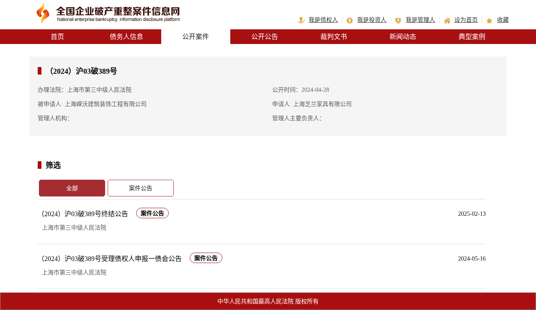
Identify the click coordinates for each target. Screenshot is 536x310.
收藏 (503, 20)
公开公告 (264, 36)
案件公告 (140, 188)
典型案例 (472, 36)
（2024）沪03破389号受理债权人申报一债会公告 (110, 258)
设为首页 (466, 20)
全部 (72, 188)
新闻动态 (402, 36)
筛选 (53, 165)
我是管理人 (420, 20)
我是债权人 (323, 20)
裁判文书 (333, 36)
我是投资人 (372, 20)
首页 (57, 36)
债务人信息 (126, 36)
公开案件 (195, 36)
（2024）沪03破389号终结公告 (83, 213)
